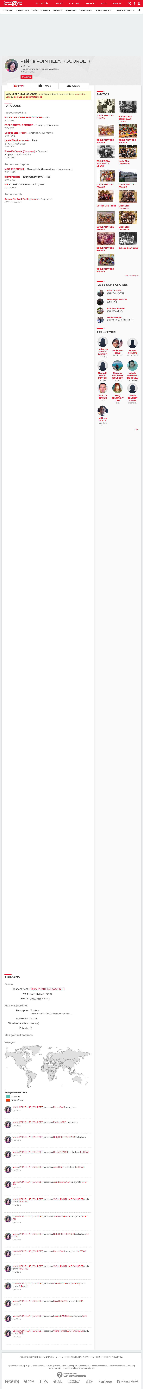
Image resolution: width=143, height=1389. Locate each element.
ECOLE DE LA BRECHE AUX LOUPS (23, 117)
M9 (6, 184)
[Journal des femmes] (11, 1381)
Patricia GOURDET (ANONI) (132, 398)
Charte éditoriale (38, 1366)
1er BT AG (84, 1152)
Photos (47, 86)
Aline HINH (58, 1167)
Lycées (35, 10)
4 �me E (23, 1286)
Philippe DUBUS (103, 419)
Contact (57, 1366)
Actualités (42, 3)
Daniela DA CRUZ (117, 351)
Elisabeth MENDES (62, 1316)
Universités (70, 10)
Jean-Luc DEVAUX (61, 1182)
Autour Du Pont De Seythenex (21, 199)
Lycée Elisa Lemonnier (16, 140)
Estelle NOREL (60, 1122)
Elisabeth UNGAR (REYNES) (102, 375)
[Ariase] (105, 1381)
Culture (73, 3)
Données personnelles (99, 1366)
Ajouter (27, 77)
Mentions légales (55, 1368)
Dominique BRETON (117, 299)
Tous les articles (67, 1366)
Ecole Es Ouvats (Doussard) (19, 151)
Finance (90, 3)
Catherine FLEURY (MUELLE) (66, 1283)
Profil (21, 86)
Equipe (27, 1366)
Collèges (45, 10)
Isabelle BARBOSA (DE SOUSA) (132, 375)
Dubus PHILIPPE (132, 351)
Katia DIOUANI (60, 1301)
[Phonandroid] (128, 1381)
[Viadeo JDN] (89, 1381)
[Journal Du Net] (43, 1381)
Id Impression (12, 176)
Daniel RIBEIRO (114, 317)
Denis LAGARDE (61, 1152)
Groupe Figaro (68, 1368)
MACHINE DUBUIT (14, 169)
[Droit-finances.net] (58, 1381)
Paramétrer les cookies (117, 1366)
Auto (104, 3)
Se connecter (22, 10)
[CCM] (29, 1381)
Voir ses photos (132, 275)
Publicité (49, 1366)
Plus (115, 3)
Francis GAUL (59, 1107)
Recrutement (84, 1366)
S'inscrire (7, 10)
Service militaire (104, 10)
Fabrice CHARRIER (116, 308)
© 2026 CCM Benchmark (84, 1368)
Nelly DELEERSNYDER (64, 1137)
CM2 (80, 1301)
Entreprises (85, 10)
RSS (75, 1366)
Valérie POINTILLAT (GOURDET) (28, 1107)
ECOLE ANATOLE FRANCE (18, 125)
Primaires (57, 10)
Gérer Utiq (131, 1366)
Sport (59, 3)
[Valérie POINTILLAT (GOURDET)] (11, 66)
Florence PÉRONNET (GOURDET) (117, 375)
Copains (76, 86)
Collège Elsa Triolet (15, 133)
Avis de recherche (125, 10)
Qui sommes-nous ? (15, 1366)
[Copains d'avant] (73, 1381)
